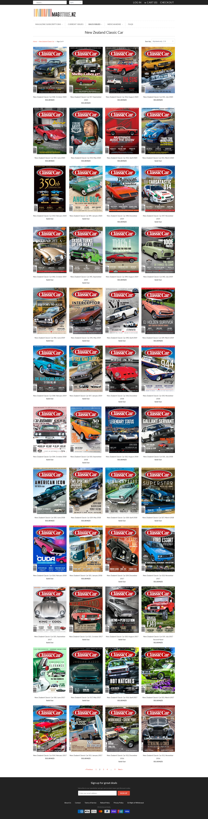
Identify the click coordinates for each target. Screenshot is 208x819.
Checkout (167, 2)
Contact (78, 803)
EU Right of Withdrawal (135, 803)
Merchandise (114, 24)
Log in (137, 2)
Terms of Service (90, 803)
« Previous (89, 769)
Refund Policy (105, 803)
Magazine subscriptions (48, 24)
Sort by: (148, 41)
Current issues (75, 24)
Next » (120, 769)
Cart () (151, 2)
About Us (67, 803)
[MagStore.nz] (54, 13)
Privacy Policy (119, 803)
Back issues (94, 24)
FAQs (130, 24)
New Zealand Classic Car (104, 32)
